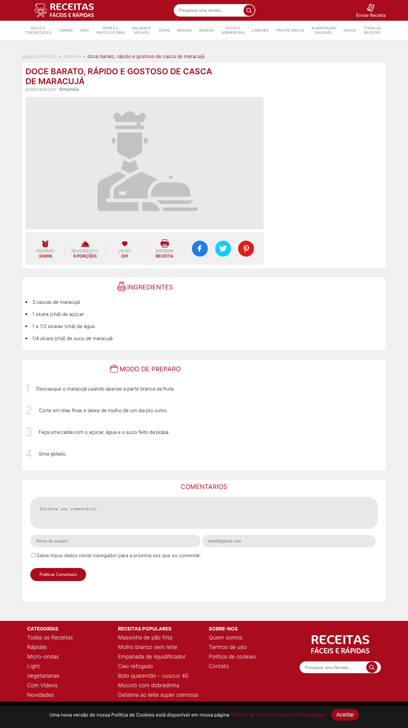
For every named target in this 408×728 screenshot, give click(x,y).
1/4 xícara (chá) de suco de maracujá (72, 338)
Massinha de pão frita (145, 637)
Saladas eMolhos (141, 30)
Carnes (66, 30)
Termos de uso (228, 647)
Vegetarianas (43, 676)
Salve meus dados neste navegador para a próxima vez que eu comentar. (119, 555)
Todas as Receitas (372, 30)
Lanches (260, 30)
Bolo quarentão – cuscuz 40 (153, 676)
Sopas (164, 30)
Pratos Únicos (290, 30)
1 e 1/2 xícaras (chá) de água (63, 326)
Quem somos (226, 637)
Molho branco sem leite (147, 647)
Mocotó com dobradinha (148, 685)
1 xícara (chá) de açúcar (58, 314)
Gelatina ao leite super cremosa (158, 695)
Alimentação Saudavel (323, 30)
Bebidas (206, 30)
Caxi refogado (135, 666)
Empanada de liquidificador (152, 656)
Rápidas (37, 647)
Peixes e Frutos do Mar (110, 30)
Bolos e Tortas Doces (38, 30)
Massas (184, 30)
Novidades (40, 695)
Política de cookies (232, 656)
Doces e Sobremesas (233, 30)
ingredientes (150, 287)
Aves (84, 30)
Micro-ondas (43, 656)
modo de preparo (150, 369)
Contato (219, 666)
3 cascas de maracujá (56, 302)
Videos (349, 30)
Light (33, 666)
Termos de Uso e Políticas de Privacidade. (277, 715)
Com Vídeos (42, 685)
